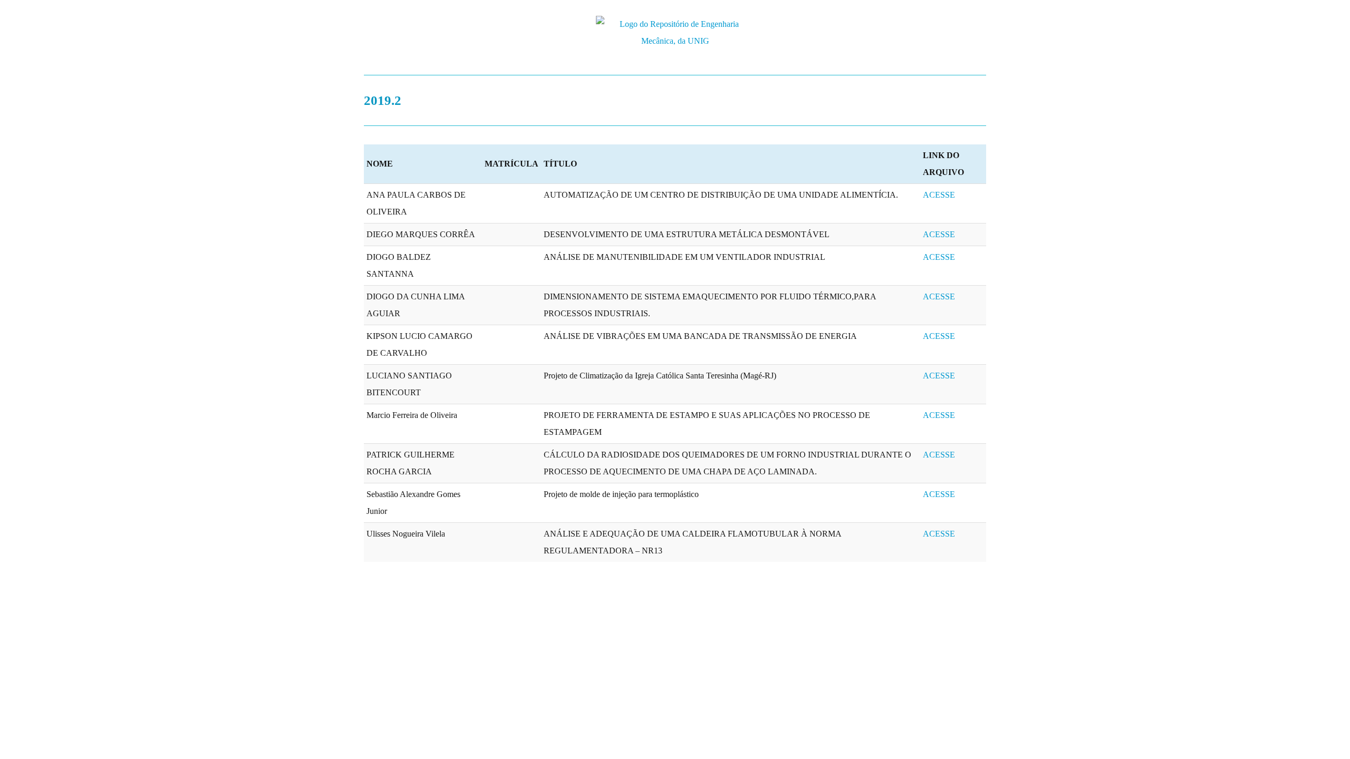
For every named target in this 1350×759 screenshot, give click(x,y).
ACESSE (939, 194)
